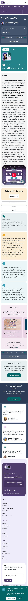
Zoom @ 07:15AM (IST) (8, 29)
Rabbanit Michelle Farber (11, 22)
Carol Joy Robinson (17, 477)
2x (22, 68)
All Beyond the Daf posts (14, 342)
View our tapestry (14, 399)
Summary (5, 75)
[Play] (3, 65)
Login (19, 598)
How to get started (14, 375)
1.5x (18, 68)
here (17, 347)
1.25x (13, 68)
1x (8, 68)
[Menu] (25, 65)
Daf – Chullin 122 (6, 6)
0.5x (4, 68)
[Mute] (19, 65)
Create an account (11, 598)
